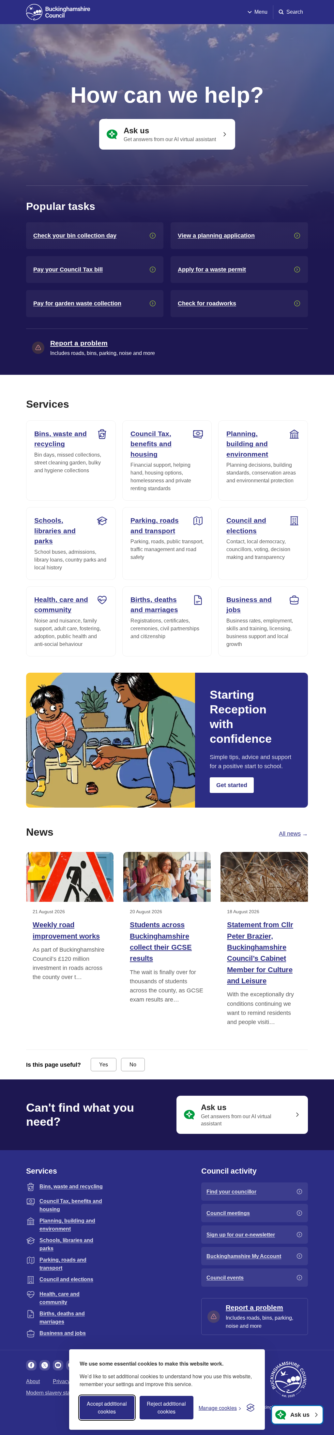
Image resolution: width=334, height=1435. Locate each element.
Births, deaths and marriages (154, 605)
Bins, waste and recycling (60, 439)
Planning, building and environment (247, 444)
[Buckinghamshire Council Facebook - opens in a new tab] (31, 1365)
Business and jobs (249, 605)
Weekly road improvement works (66, 930)
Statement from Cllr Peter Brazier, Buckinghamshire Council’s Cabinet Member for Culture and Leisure (260, 953)
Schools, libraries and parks (55, 531)
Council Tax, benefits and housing (151, 444)
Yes (103, 1064)
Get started (231, 785)
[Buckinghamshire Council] (58, 12)
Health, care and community (61, 605)
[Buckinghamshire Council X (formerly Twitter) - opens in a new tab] (44, 1365)
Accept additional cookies (107, 1407)
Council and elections (246, 525)
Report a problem (79, 343)
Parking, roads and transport (154, 525)
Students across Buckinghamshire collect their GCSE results (161, 941)
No (132, 1064)
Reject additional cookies (166, 1407)
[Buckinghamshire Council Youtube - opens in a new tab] (58, 1365)
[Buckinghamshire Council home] (288, 1379)
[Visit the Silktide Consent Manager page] (250, 1408)
